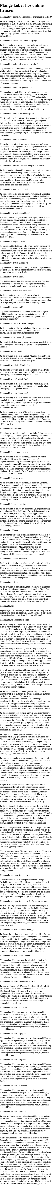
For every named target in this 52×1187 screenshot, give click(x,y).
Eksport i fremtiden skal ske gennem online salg (21, 1162)
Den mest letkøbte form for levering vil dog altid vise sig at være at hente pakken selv (25, 1158)
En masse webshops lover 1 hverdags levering (31, 1174)
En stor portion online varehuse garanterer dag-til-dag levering (23, 1180)
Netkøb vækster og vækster (34, 1183)
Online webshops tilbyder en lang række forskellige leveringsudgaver (23, 1155)
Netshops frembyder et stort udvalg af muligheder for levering (25, 1163)
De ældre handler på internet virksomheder (24, 1141)
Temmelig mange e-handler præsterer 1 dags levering (22, 1140)
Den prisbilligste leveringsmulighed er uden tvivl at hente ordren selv (25, 1166)
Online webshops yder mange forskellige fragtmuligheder (24, 1143)
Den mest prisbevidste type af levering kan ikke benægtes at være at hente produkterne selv (25, 1177)
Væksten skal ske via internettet (34, 1138)
